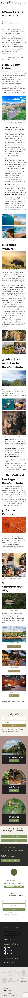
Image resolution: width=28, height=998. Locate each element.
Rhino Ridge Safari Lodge (14, 646)
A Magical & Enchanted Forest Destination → (15, 850)
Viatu (22, 701)
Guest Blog (12, 22)
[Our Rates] (14, 806)
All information (7, 939)
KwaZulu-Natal (6, 29)
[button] (14, 725)
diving (14, 205)
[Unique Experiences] (14, 747)
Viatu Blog (11, 703)
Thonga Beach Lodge (14, 671)
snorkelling (8, 205)
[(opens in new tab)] (14, 872)
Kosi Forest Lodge (14, 695)
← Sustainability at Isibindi (8, 847)
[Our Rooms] (14, 776)
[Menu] (25, 3)
